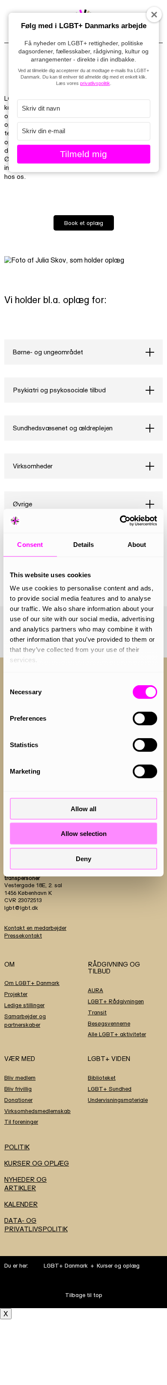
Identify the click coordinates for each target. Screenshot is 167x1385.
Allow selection (84, 833)
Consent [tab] (30, 544)
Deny (83, 858)
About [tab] (137, 544)
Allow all (83, 808)
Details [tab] (83, 544)
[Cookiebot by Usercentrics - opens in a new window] (120, 520)
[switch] (145, 718)
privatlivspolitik (95, 83)
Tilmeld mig (83, 154)
